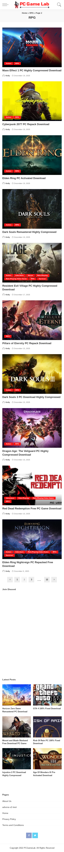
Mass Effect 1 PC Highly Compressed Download (31, 70)
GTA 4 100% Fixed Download (47, 708)
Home (24, 13)
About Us (6, 801)
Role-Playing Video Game (16, 279)
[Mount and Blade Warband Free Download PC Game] (16, 726)
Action (8, 63)
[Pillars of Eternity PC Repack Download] (32, 320)
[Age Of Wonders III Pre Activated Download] (47, 758)
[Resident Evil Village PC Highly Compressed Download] (32, 263)
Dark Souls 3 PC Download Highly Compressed (31, 397)
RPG (32, 13)
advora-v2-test (9, 807)
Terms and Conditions (13, 825)
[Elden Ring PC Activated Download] (32, 155)
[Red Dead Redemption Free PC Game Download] (32, 485)
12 (47, 579)
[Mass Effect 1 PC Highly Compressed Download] (32, 47)
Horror (30, 275)
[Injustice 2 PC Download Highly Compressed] (16, 758)
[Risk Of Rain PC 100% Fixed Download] (47, 726)
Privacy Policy (9, 819)
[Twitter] (35, 835)
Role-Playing (42, 275)
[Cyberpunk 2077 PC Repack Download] (32, 101)
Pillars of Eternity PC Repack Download (26, 343)
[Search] (58, 4)
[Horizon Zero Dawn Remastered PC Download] (16, 695)
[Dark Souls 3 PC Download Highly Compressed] (32, 374)
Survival (42, 279)
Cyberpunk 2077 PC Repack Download (25, 124)
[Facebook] (29, 835)
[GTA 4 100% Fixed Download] (47, 695)
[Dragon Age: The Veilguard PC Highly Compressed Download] (32, 428)
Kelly (8, 76)
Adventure (19, 275)
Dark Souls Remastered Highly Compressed (29, 232)
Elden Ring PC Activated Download (24, 178)
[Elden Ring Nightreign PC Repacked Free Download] (32, 539)
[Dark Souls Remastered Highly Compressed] (32, 209)
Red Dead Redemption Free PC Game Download (31, 508)
